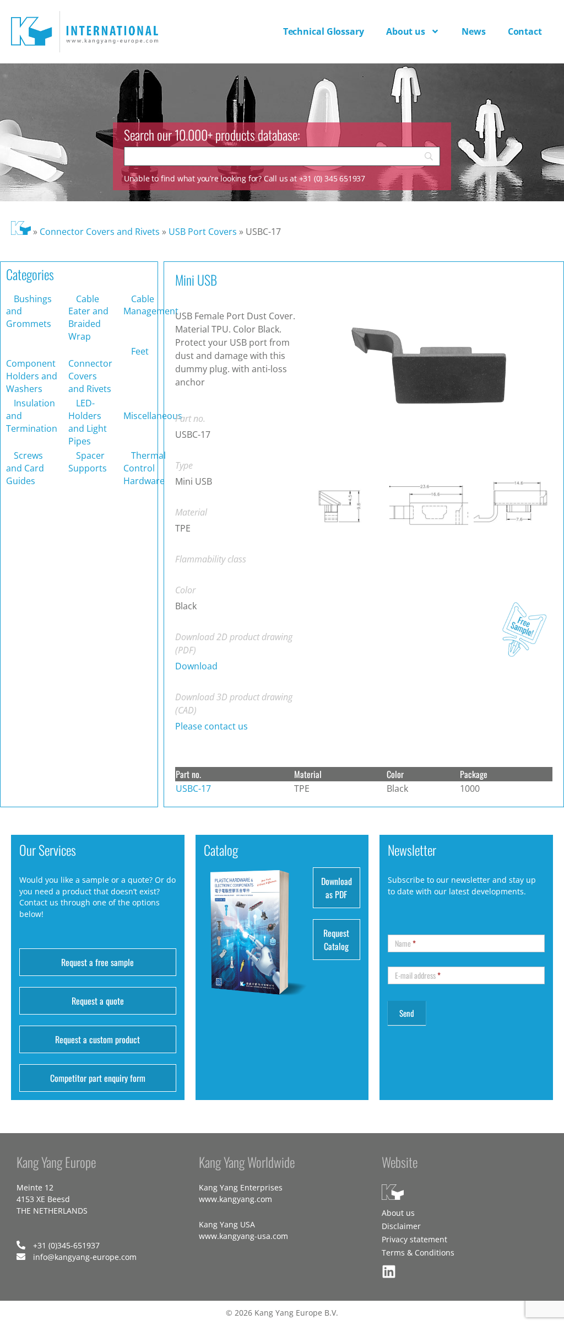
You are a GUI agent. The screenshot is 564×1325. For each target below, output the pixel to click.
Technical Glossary (323, 31)
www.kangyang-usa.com (243, 1236)
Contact (525, 31)
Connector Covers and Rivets (100, 232)
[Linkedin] (389, 1271)
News (474, 31)
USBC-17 (193, 788)
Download (196, 666)
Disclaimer (401, 1226)
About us (405, 31)
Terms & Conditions (418, 1252)
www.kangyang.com (235, 1199)
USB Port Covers (203, 232)
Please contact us (211, 726)
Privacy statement (414, 1239)
